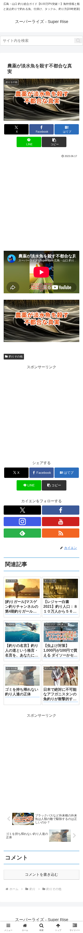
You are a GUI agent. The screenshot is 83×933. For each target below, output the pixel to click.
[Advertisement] (41, 202)
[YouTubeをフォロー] (60, 521)
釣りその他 (16, 356)
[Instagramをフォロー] (22, 521)
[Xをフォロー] (22, 510)
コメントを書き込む (41, 874)
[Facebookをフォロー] (60, 510)
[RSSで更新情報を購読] (60, 533)
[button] (78, 40)
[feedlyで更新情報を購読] (22, 533)
